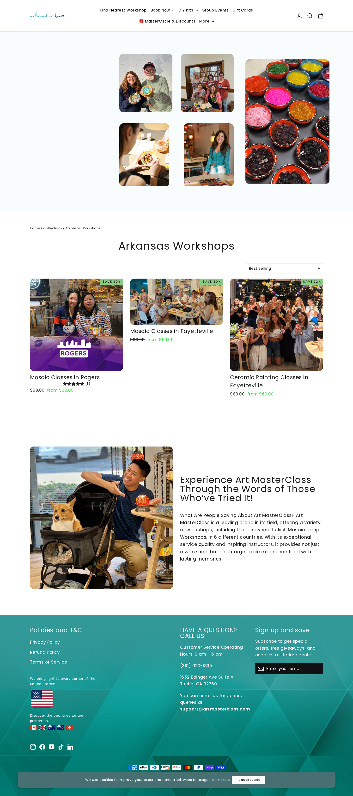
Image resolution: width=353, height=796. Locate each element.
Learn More (220, 779)
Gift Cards (242, 10)
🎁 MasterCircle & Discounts (167, 21)
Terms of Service (48, 662)
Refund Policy (45, 652)
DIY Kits (186, 10)
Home (35, 228)
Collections (52, 228)
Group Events (215, 10)
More (204, 21)
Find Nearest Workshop (123, 10)
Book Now (161, 10)
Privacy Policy (45, 642)
